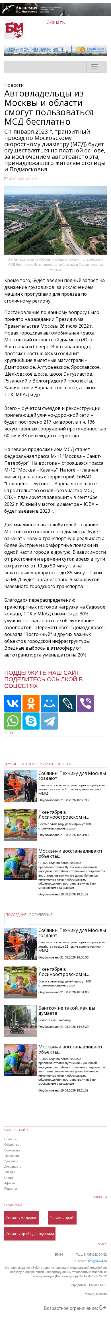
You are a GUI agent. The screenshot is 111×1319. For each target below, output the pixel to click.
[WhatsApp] (12, 721)
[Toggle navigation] (94, 67)
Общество (11, 1144)
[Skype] (31, 721)
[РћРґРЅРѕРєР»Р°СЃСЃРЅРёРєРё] (31, 703)
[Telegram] (49, 721)
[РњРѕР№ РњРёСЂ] (49, 703)
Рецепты (10, 1188)
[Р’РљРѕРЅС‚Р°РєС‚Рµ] (12, 703)
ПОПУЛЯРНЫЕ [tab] (40, 914)
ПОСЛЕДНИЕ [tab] (16, 914)
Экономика (12, 1150)
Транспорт (11, 1155)
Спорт (8, 1177)
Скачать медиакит (22, 1217)
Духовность (12, 1166)
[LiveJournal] (67, 703)
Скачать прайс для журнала (30, 1233)
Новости (10, 1139)
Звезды (9, 1172)
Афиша (9, 1183)
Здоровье (11, 1161)
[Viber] (85, 703)
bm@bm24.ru (97, 1261)
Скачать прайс (62, 1217)
